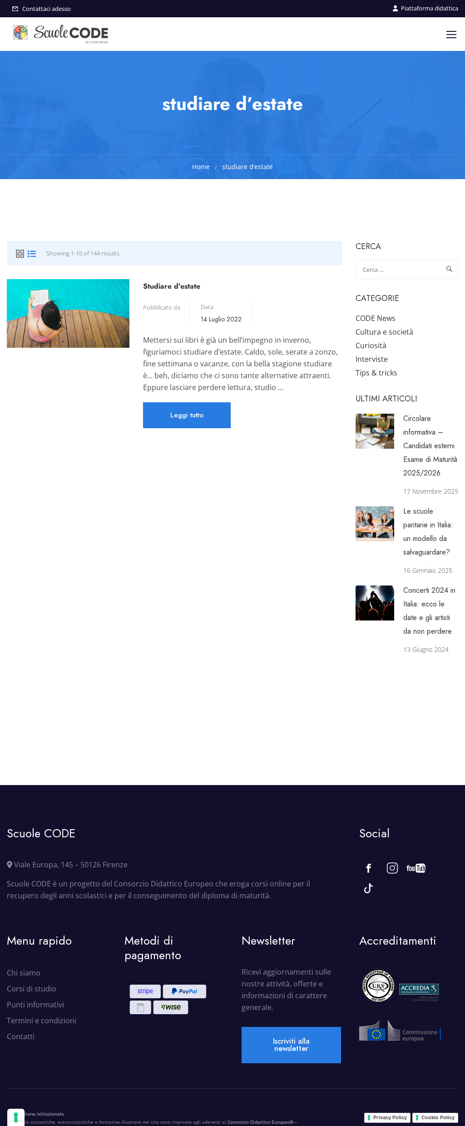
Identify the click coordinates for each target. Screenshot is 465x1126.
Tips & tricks (376, 373)
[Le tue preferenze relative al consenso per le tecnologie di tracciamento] (16, 1117)
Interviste (372, 359)
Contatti (21, 1036)
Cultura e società (384, 332)
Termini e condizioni (41, 1021)
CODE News (376, 318)
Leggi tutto (186, 419)
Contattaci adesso (46, 9)
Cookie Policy (438, 1117)
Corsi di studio (31, 989)
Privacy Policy (390, 1117)
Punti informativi (35, 1005)
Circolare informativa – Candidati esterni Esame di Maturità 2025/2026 (430, 445)
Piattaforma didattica (429, 8)
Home (201, 166)
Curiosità (371, 345)
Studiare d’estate (171, 286)
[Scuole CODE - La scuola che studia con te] (61, 34)
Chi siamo (23, 973)
